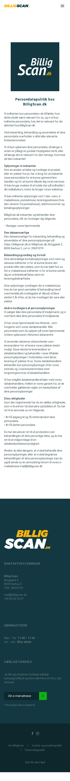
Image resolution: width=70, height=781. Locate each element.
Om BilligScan (16, 745)
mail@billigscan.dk (15, 594)
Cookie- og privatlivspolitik (47, 745)
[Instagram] (37, 733)
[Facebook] (32, 733)
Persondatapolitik (35, 750)
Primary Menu (62, 6)
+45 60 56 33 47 (14, 598)
